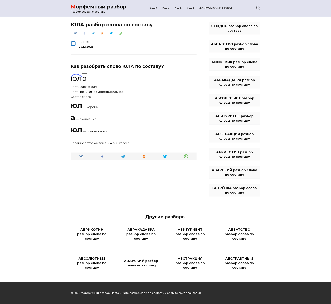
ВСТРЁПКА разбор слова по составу (234, 190)
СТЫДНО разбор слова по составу (234, 28)
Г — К (165, 8)
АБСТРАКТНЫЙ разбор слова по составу (239, 263)
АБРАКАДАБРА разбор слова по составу (234, 82)
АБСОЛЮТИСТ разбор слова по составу (234, 100)
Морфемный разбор (98, 7)
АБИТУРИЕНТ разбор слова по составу (234, 118)
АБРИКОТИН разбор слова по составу (234, 154)
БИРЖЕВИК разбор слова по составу (234, 64)
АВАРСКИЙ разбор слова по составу (234, 172)
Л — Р (178, 8)
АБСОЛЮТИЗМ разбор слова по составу (92, 263)
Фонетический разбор (216, 8)
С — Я (190, 8)
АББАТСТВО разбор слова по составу (234, 46)
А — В (153, 8)
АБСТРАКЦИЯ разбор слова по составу (234, 136)
